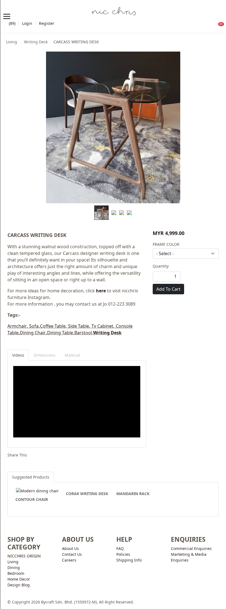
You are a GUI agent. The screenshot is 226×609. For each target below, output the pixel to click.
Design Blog (18, 584)
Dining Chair (32, 333)
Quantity (161, 266)
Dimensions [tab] (44, 355)
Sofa (34, 326)
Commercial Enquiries (191, 548)
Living (11, 41)
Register (46, 23)
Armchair (17, 326)
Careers (69, 560)
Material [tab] (72, 355)
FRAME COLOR (166, 244)
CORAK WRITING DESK (87, 493)
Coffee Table (53, 326)
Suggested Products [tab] (30, 477)
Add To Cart (168, 289)
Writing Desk (35, 41)
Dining (13, 567)
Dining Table (60, 333)
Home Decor (18, 579)
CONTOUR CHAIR (31, 499)
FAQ (120, 548)
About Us (70, 548)
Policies (123, 554)
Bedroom (15, 573)
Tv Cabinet (102, 326)
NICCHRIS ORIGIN (24, 556)
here (101, 291)
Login (27, 23)
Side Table (78, 326)
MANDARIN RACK (132, 493)
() (11, 23)
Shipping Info (129, 560)
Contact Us (72, 554)
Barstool (83, 333)
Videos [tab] (18, 355)
